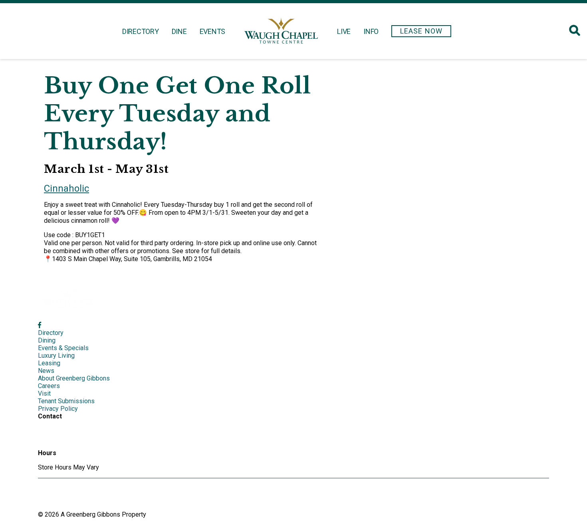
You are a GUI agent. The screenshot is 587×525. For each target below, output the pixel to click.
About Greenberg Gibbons (74, 378)
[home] (281, 31)
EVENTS (213, 31)
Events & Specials (63, 348)
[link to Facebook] (39, 325)
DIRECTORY (140, 31)
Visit (44, 393)
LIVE (344, 31)
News (46, 370)
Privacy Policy (58, 408)
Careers (49, 386)
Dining (47, 340)
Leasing (49, 363)
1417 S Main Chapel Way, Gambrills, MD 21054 (73, 434)
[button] (421, 31)
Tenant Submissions (66, 401)
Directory (50, 333)
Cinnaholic (66, 188)
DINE (179, 31)
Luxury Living (56, 355)
